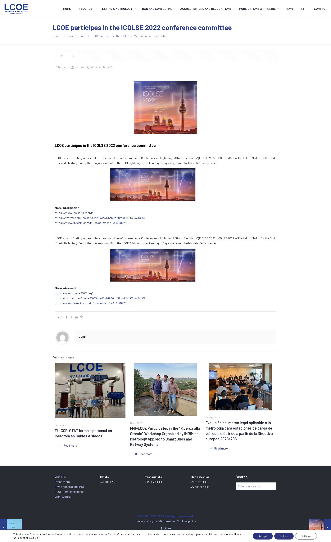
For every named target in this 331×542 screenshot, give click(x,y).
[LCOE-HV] (16, 8)
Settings (306, 536)
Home (56, 36)
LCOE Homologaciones (69, 491)
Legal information (165, 521)
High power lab (200, 476)
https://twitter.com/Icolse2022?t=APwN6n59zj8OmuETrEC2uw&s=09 (100, 217)
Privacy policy (144, 521)
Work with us (63, 496)
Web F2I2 (60, 476)
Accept (263, 536)
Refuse (284, 536)
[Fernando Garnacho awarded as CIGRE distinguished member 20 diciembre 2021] (11, 526)
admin (79, 67)
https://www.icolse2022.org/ (74, 213)
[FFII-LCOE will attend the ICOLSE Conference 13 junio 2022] (320, 526)
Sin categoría (76, 36)
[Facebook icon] (161, 528)
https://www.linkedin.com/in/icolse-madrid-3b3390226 (90, 222)
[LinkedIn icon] (169, 528)
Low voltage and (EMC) (69, 486)
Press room (62, 481)
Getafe (104, 476)
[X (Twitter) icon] (165, 528)
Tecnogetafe (153, 476)
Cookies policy (186, 521)
